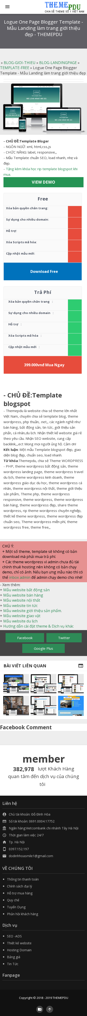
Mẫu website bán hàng (23, 595)
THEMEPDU (60, 998)
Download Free (44, 271)
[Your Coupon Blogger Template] (16, 684)
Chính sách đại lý (19, 886)
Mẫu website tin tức (20, 605)
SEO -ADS (14, 936)
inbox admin (19, 577)
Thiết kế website (19, 943)
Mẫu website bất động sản (26, 589)
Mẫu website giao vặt (21, 615)
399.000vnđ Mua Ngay (44, 364)
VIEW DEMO (43, 182)
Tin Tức (12, 964)
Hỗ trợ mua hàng (19, 893)
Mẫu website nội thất (21, 600)
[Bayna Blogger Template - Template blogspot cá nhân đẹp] (43, 684)
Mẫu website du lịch (20, 621)
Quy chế (13, 900)
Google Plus (43, 648)
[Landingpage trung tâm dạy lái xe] (71, 706)
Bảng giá (13, 957)
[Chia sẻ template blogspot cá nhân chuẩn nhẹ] (43, 706)
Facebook (24, 637)
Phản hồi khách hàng (22, 914)
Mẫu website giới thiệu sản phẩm (32, 610)
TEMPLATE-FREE (14, 67)
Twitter (64, 637)
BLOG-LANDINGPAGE (58, 62)
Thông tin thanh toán (23, 879)
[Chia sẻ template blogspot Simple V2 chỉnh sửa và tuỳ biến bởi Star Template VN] (71, 684)
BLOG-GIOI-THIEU (19, 62)
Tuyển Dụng (16, 907)
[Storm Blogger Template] (16, 706)
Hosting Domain (19, 950)
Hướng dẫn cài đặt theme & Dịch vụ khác (38, 626)
